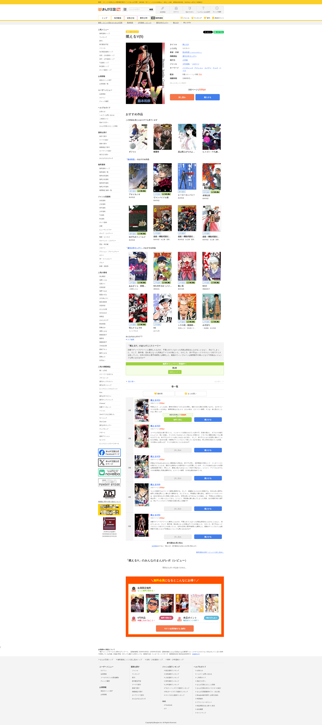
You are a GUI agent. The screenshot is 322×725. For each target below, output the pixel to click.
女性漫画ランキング (172, 674)
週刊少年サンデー (105, 425)
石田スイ (102, 284)
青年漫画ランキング (172, 681)
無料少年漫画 (103, 187)
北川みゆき (103, 313)
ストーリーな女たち (106, 374)
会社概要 (200, 709)
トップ (104, 18)
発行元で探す (103, 154)
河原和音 (102, 305)
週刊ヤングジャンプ (106, 400)
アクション (198, 68)
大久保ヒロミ (103, 298)
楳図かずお (103, 295)
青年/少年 (144, 18)
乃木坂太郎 (103, 346)
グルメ (101, 262)
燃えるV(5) (155, 515)
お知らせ (102, 111)
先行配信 (117, 18)
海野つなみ (103, 291)
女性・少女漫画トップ (106, 55)
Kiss (100, 392)
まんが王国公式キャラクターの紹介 (209, 688)
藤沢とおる (103, 353)
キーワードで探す (105, 151)
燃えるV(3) (155, 456)
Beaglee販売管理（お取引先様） (208, 695)
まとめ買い (192, 394)
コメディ (207, 68)
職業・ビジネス (104, 237)
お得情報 (104, 694)
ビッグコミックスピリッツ (108, 389)
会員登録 (102, 94)
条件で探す (103, 136)
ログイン (102, 98)
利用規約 (200, 699)
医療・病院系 (103, 266)
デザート (102, 432)
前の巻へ (131, 381)
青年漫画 (102, 208)
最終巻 (160, 394)
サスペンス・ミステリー (107, 241)
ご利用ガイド (103, 119)
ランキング (198, 18)
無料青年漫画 (103, 183)
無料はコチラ (175, 372)
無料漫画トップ (104, 33)
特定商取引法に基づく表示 (206, 706)
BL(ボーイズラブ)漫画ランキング (176, 692)
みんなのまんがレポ (106, 158)
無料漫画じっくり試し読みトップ (129, 660)
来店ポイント (219, 18)
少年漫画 (102, 211)
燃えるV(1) (155, 400)
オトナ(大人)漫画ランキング (175, 695)
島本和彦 (192, 52)
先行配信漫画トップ (106, 52)
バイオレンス (188, 68)
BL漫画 (101, 219)
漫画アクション (104, 436)
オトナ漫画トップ (105, 70)
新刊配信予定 (103, 44)
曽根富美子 (103, 335)
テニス (215, 68)
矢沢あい (102, 360)
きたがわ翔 (103, 309)
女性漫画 (102, 200)
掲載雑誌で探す (104, 147)
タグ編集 (130, 339)
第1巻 (174, 368)
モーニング (103, 418)
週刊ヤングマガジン (106, 381)
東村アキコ (103, 349)
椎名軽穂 (102, 324)
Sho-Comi (102, 422)
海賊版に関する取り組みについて (109, 501)
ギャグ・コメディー (106, 233)
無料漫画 (159, 18)
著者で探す (103, 143)
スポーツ (102, 248)
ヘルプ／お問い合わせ (106, 115)
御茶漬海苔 (103, 302)
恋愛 (100, 226)
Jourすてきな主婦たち (106, 414)
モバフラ (102, 440)
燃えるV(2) (155, 426)
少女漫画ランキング (172, 677)
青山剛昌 (102, 276)
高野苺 (101, 338)
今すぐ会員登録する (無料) (174, 629)
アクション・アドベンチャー (109, 251)
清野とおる (103, 331)
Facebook (168, 705)
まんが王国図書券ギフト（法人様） (209, 692)
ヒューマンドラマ (105, 230)
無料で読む (177, 420)
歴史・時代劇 (103, 244)
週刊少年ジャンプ (105, 385)
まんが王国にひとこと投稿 (108, 126)
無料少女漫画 (103, 179)
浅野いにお (103, 280)
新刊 (208, 18)
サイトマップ (201, 713)
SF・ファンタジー (105, 259)
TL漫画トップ (104, 63)
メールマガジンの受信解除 (110, 677)
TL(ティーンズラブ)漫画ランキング (177, 688)
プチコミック (103, 378)
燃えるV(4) (155, 484)
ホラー (101, 255)
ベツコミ (102, 411)
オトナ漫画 (103, 222)
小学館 (185, 60)
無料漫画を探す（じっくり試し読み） (210, 552)
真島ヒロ (102, 357)
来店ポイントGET (105, 80)
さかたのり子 (103, 320)
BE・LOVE (103, 370)
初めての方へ (103, 122)
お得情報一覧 (103, 84)
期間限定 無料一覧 (105, 190)
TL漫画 (101, 215)
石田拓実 (102, 287)
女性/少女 (130, 18)
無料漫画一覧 (103, 172)
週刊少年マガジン (105, 396)
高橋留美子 (103, 342)
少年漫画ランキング (172, 684)
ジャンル (186, 18)
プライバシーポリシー (204, 702)
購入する (207, 97)
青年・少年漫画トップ (106, 59)
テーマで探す (103, 140)
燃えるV (186, 44)
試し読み (182, 97)
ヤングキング (103, 429)
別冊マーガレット (105, 407)
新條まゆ (102, 327)
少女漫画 (102, 204)
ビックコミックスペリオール (109, 443)
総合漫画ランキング (172, 670)
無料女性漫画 (103, 176)
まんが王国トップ (106, 660)
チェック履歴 (103, 101)
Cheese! (102, 403)
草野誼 (101, 316)
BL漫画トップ (104, 66)
